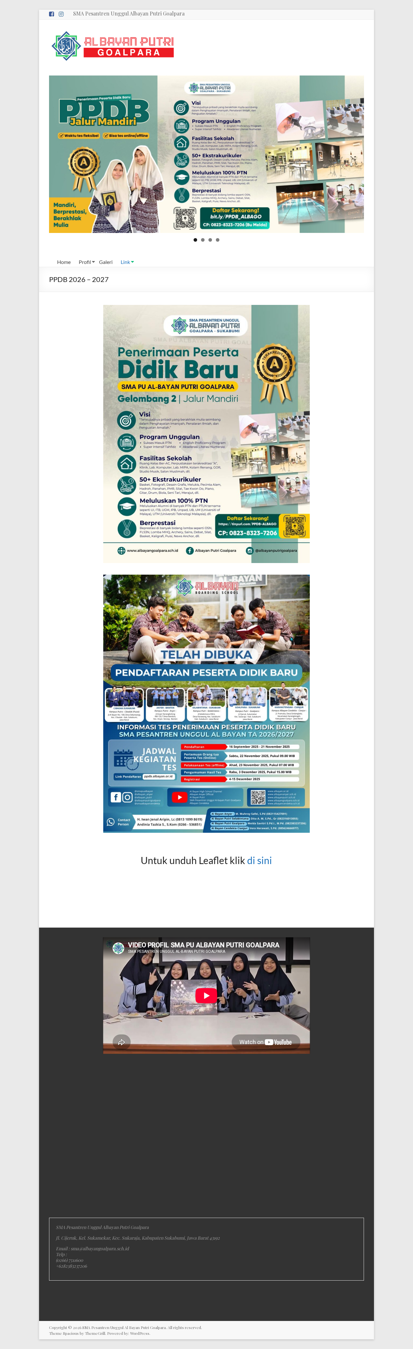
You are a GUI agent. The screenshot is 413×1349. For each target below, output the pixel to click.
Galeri (106, 262)
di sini (259, 860)
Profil (85, 262)
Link (125, 262)
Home (64, 262)
